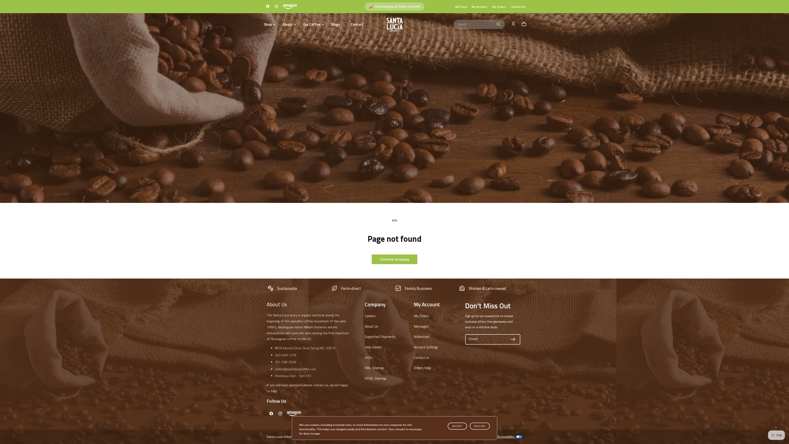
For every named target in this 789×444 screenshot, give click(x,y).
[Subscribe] (512, 339)
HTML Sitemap (375, 378)
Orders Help (422, 368)
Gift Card (461, 6)
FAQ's (369, 357)
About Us (371, 326)
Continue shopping (394, 259)
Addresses (421, 336)
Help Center (373, 347)
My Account (479, 6)
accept (457, 426)
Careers (370, 316)
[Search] (498, 24)
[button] (269, 24)
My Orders (499, 6)
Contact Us (518, 6)
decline (479, 426)
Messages (421, 326)
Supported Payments (380, 336)
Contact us (421, 357)
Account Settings (426, 347)
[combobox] (479, 24)
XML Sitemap (374, 368)
